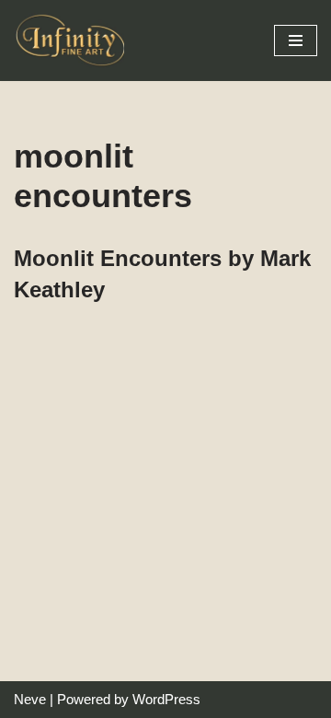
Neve (30, 699)
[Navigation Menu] (295, 40)
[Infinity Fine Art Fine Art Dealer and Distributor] (73, 40)
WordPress (166, 699)
